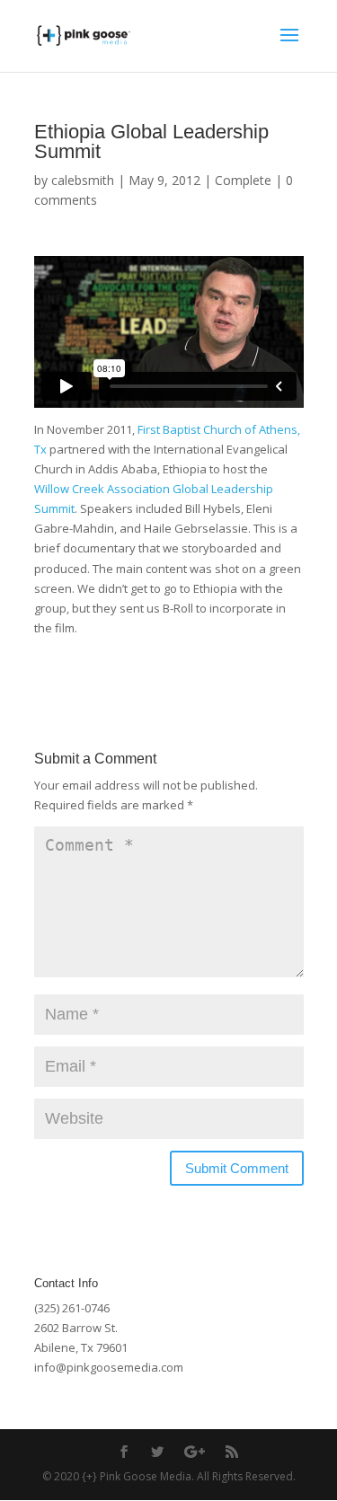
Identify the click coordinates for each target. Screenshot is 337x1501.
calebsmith (82, 180)
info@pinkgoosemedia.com (108, 1367)
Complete (243, 180)
